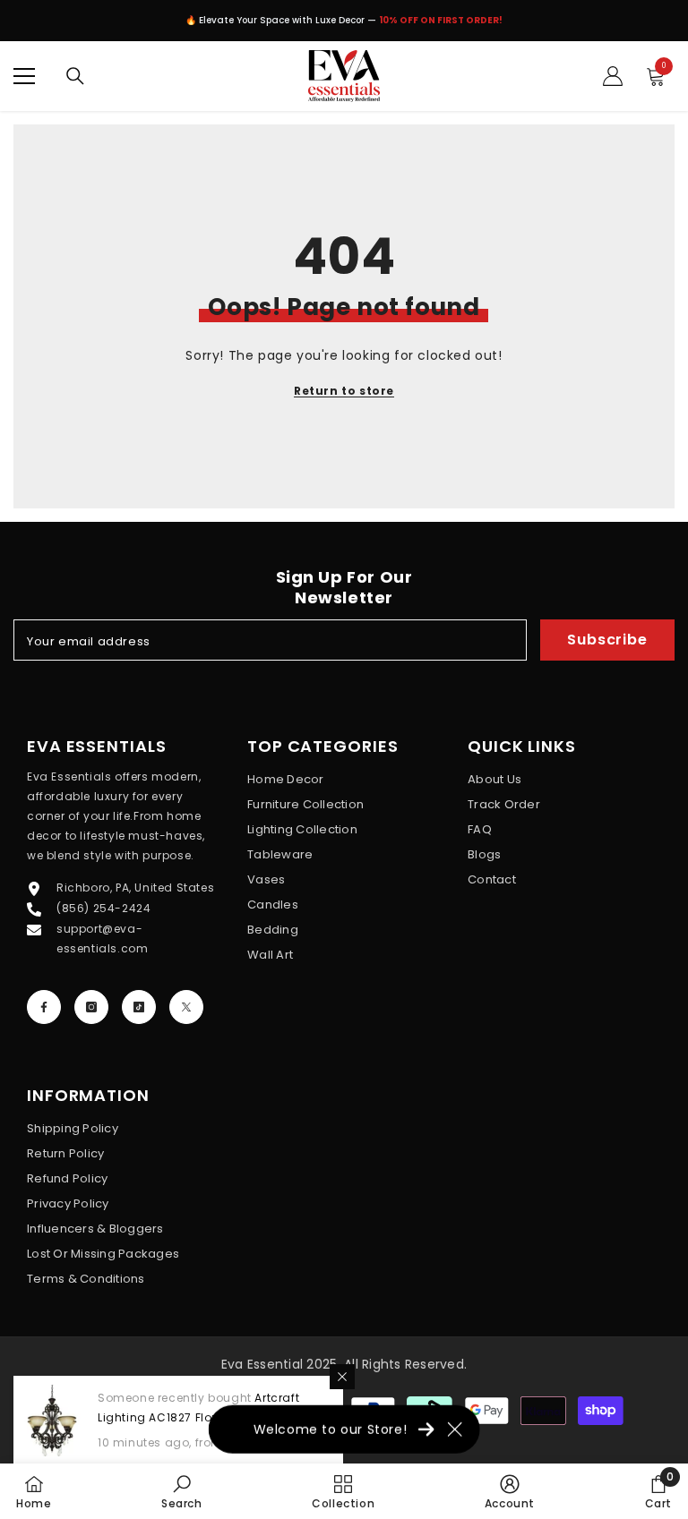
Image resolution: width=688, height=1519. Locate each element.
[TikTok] (139, 1007)
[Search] (75, 76)
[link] (181, 1491)
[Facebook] (44, 1007)
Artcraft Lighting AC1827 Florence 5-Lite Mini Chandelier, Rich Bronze (203, 1417)
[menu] (24, 76)
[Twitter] (186, 1007)
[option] (344, 25)
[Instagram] (91, 1007)
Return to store (344, 390)
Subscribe (607, 639)
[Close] (342, 1376)
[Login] (613, 76)
